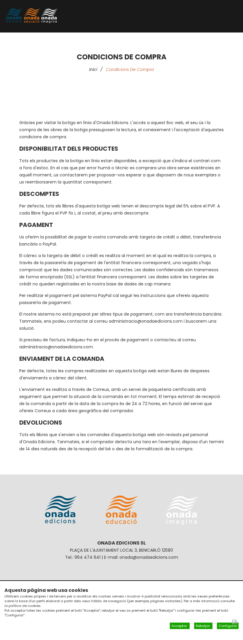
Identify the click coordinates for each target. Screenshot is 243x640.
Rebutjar (203, 625)
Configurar (228, 625)
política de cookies (25, 605)
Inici (93, 69)
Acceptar (180, 625)
